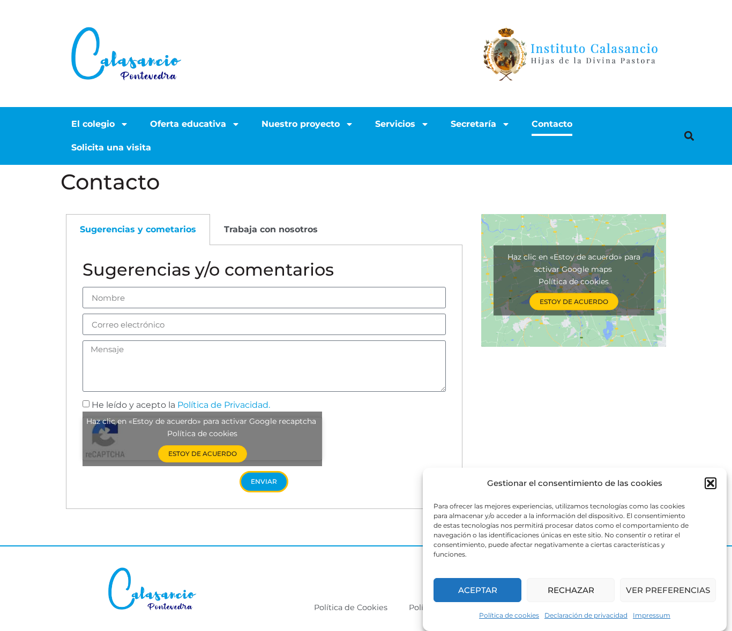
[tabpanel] (264, 377)
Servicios (395, 124)
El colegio (93, 124)
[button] (710, 483)
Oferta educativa (188, 124)
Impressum (651, 615)
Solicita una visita (111, 147)
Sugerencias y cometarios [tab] (138, 229)
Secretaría (473, 124)
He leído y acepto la (181, 405)
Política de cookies (509, 615)
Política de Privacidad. (223, 405)
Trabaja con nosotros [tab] (271, 229)
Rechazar (571, 590)
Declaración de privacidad (586, 615)
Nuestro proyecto (301, 124)
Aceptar (477, 590)
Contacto (552, 124)
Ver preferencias (668, 590)
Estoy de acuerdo (202, 454)
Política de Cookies (350, 607)
